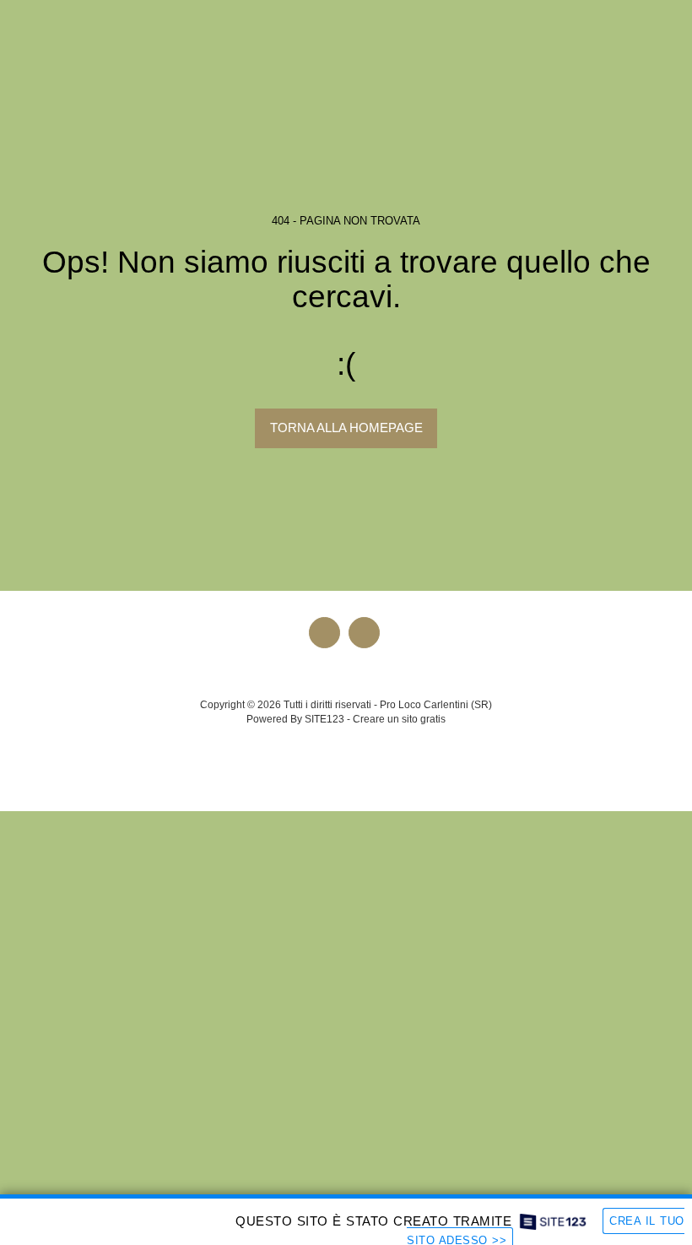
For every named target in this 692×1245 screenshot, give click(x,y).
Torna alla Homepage (346, 428)
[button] (18, 24)
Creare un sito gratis (398, 719)
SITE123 (323, 719)
